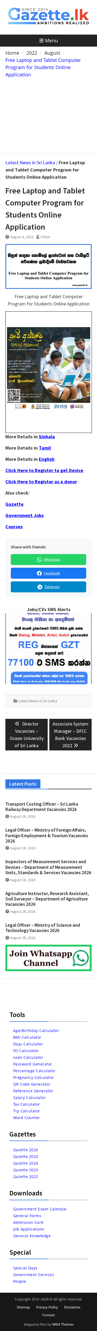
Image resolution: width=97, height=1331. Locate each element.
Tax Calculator (26, 1104)
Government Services (33, 1274)
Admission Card (28, 1222)
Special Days (25, 1267)
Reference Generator (33, 1090)
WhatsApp (52, 559)
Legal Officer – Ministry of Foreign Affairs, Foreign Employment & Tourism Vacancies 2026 (46, 835)
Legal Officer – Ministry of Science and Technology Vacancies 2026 (42, 927)
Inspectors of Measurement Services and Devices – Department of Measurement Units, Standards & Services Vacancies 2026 (48, 867)
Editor (45, 236)
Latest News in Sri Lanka (30, 162)
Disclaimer (72, 1307)
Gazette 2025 (25, 1156)
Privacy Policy (47, 1307)
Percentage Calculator (34, 1070)
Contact (48, 1315)
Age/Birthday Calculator (36, 1030)
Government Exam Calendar (40, 1209)
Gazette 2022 (25, 1176)
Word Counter (26, 1117)
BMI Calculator (27, 1037)
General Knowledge (32, 1235)
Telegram (52, 586)
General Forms (27, 1215)
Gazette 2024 (25, 1163)
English (46, 459)
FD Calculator (26, 1050)
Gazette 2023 (25, 1169)
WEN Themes (63, 1324)
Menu (51, 40)
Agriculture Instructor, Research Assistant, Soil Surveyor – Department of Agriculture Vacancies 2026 (47, 899)
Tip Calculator (26, 1110)
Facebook (52, 573)
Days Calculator (28, 1043)
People (19, 1281)
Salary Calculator (29, 1097)
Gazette (14, 504)
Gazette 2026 (25, 1149)
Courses (14, 527)
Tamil (45, 448)
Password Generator (32, 1064)
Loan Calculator (28, 1057)
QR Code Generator (32, 1084)
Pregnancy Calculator (33, 1077)
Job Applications (28, 1229)
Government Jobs (24, 515)
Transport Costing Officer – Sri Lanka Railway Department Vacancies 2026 (41, 806)
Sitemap (23, 1307)
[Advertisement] (49, 114)
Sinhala (47, 436)
